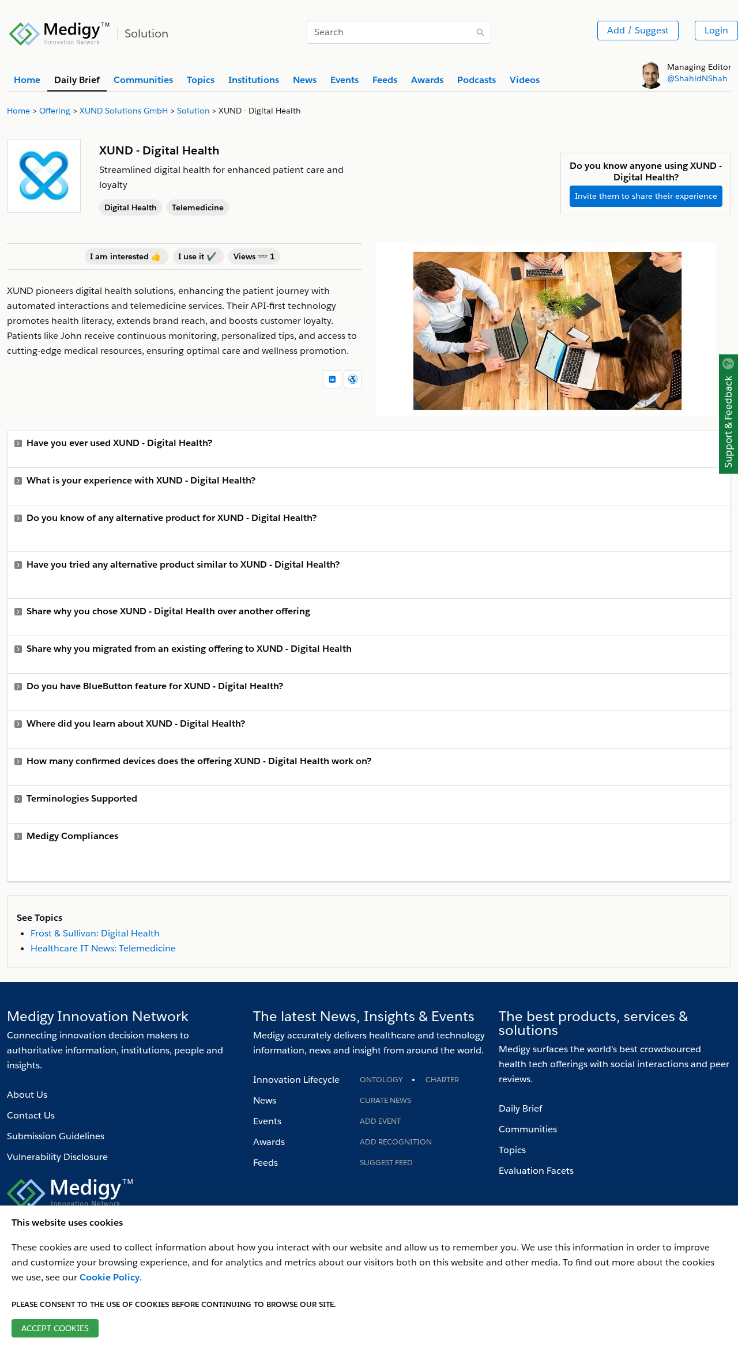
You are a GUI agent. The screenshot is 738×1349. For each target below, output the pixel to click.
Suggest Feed (386, 1162)
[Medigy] (59, 32)
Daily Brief (520, 1108)
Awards (269, 1142)
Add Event (380, 1121)
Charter (442, 1080)
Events (267, 1121)
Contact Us (31, 1115)
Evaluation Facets (536, 1171)
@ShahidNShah (697, 78)
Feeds (265, 1163)
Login (716, 30)
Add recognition (396, 1142)
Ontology (381, 1080)
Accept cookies (55, 1328)
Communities (528, 1129)
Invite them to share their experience (646, 196)
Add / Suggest (638, 30)
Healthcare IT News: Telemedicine (103, 948)
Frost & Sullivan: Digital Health (95, 933)
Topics (512, 1150)
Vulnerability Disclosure (57, 1157)
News (264, 1100)
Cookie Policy (110, 1277)
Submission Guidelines (55, 1136)
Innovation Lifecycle (296, 1080)
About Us (27, 1095)
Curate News (385, 1100)
